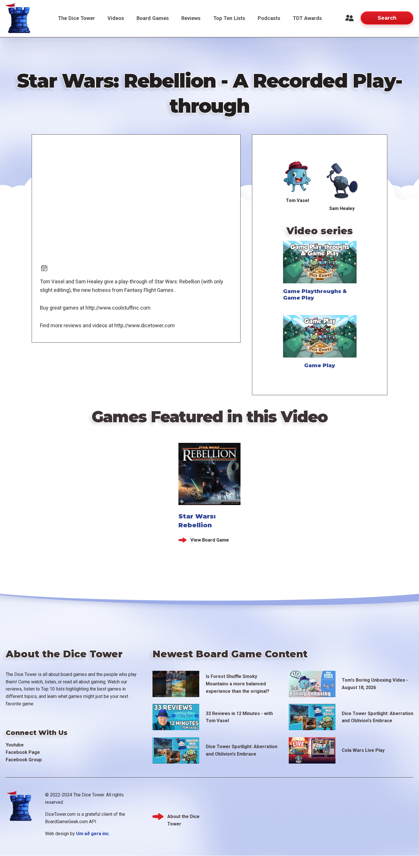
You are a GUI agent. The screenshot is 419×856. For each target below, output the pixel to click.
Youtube (15, 745)
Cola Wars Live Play (363, 750)
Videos (115, 18)
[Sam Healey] (342, 180)
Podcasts (269, 18)
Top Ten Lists (229, 18)
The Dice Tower (76, 18)
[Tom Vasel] (297, 176)
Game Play (319, 365)
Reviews (190, 18)
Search (387, 18)
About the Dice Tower (183, 817)
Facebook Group (24, 759)
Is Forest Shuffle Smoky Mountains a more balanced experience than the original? (237, 684)
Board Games (153, 18)
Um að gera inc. (93, 833)
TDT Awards (307, 18)
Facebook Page (23, 752)
